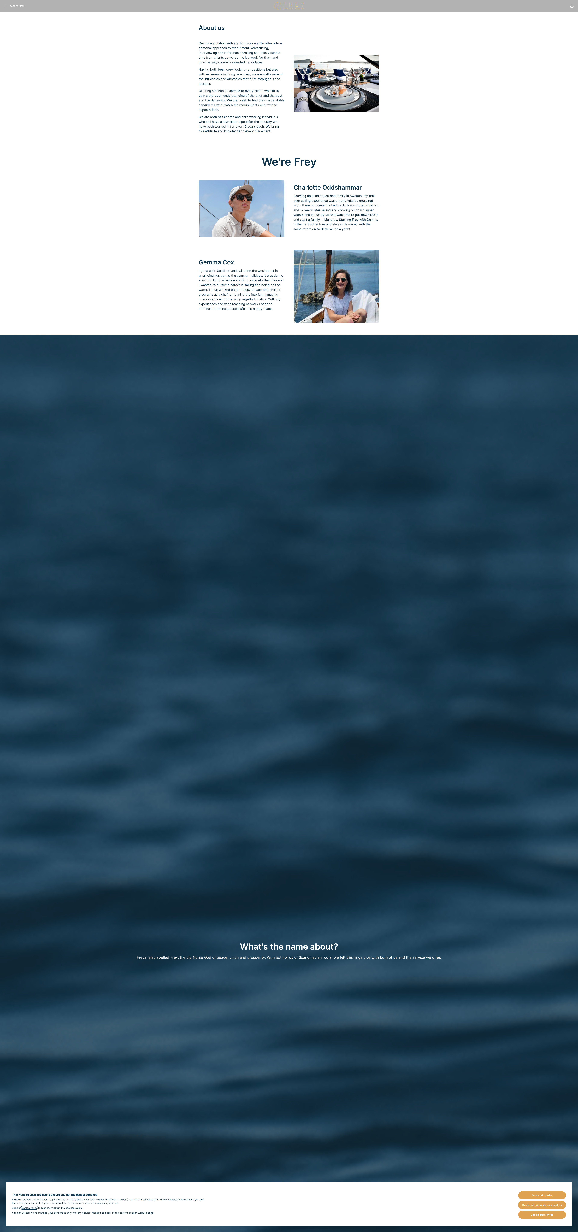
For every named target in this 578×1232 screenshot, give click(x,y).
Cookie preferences (542, 1214)
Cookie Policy (29, 1207)
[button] (572, 6)
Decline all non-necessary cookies (542, 1205)
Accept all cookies (542, 1195)
